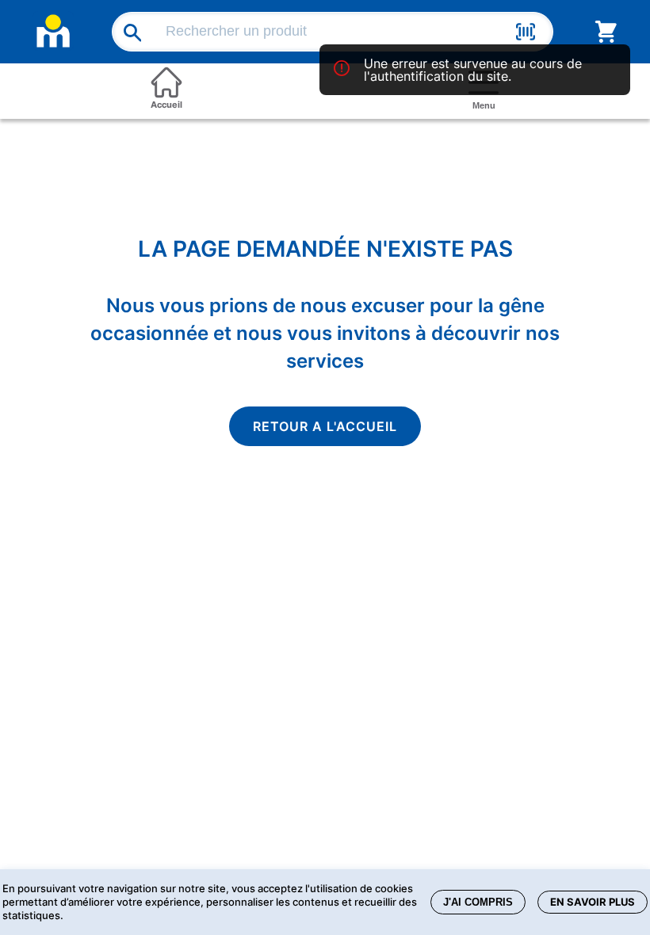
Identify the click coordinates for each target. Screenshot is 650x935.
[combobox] (336, 31)
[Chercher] (127, 32)
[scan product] (525, 34)
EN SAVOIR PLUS (592, 901)
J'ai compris (478, 902)
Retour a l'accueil (325, 426)
